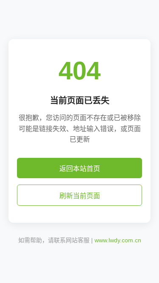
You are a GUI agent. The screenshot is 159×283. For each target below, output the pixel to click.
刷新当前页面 (79, 195)
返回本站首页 (79, 168)
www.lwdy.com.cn (118, 240)
